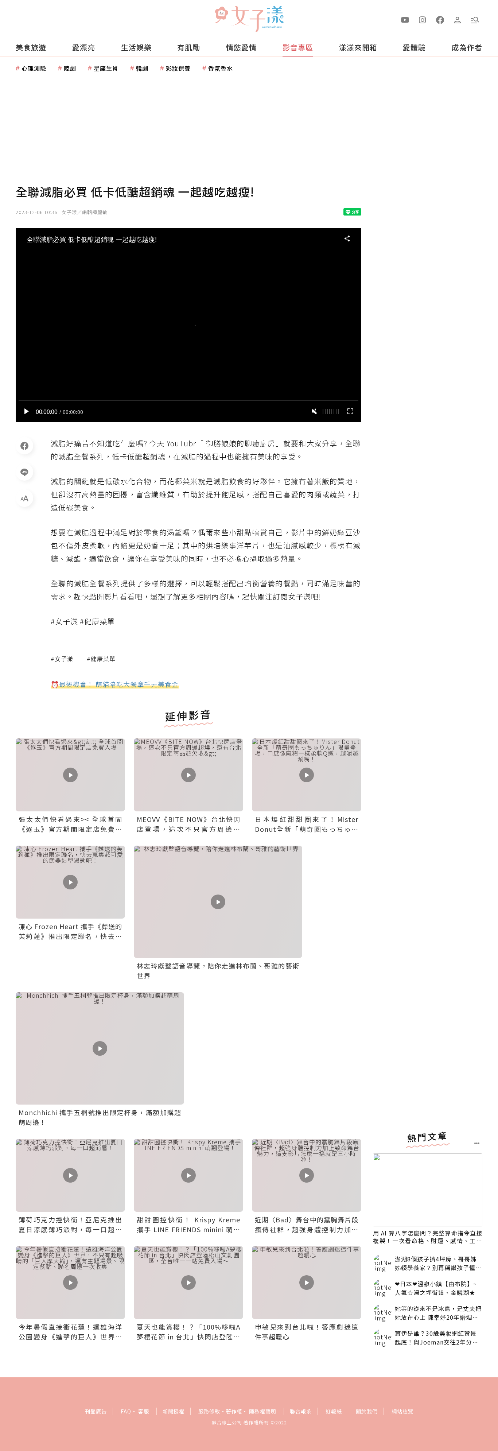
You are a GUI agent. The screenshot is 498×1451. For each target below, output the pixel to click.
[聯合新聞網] (221, 15)
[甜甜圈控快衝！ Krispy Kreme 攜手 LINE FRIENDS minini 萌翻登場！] (188, 1175)
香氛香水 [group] (220, 68)
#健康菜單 (101, 658)
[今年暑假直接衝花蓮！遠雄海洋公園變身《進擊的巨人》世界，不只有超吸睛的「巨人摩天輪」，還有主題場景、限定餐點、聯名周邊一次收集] (70, 1282)
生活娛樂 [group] (136, 47)
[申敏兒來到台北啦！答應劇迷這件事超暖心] (306, 1282)
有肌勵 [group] (188, 47)
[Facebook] (24, 445)
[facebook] (440, 19)
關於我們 (367, 1411)
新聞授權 (173, 1411)
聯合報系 (301, 1411)
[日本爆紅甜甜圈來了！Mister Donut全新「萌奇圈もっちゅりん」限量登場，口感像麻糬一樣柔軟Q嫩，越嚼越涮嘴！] (306, 774)
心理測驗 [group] (34, 68)
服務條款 (209, 1411)
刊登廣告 (96, 1411)
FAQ (126, 1411)
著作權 (234, 1411)
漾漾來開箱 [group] (358, 47)
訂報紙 (334, 1411)
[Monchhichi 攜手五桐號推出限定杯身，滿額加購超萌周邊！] (100, 1048)
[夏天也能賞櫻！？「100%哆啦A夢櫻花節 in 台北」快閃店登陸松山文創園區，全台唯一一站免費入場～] (188, 1282)
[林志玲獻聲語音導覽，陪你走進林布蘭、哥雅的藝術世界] (218, 902)
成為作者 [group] (467, 47)
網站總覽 (402, 1411)
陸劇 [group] (70, 68)
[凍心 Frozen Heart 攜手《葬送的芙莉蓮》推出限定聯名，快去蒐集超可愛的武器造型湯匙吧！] (70, 882)
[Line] (24, 472)
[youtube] (405, 19)
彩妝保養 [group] (178, 68)
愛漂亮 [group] (83, 47)
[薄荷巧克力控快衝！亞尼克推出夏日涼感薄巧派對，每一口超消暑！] (70, 1175)
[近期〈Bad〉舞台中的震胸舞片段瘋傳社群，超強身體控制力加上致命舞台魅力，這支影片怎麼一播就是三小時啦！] (306, 1175)
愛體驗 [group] (414, 47)
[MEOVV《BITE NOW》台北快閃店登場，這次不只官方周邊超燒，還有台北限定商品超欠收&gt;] (188, 774)
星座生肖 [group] (106, 68)
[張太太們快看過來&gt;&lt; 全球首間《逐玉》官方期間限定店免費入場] (70, 774)
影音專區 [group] (298, 47)
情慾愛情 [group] (241, 47)
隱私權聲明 (262, 1411)
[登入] (457, 19)
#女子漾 (62, 658)
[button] (475, 19)
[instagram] (422, 19)
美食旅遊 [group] (31, 47)
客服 (143, 1411)
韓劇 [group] (142, 68)
